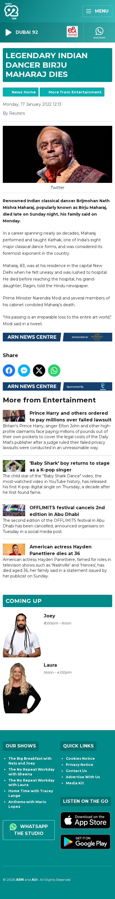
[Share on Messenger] (24, 370)
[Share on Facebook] (9, 370)
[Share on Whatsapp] (54, 370)
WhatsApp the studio (31, 830)
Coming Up (24, 601)
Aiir (35, 879)
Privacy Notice (79, 765)
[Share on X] (39, 370)
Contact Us (76, 771)
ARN (20, 879)
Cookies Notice (80, 758)
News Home (24, 92)
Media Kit (75, 783)
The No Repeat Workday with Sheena (31, 771)
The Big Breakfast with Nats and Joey (30, 760)
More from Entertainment (75, 92)
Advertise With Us (83, 777)
